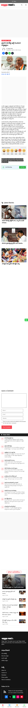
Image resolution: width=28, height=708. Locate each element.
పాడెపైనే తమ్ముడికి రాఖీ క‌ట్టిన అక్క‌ (11, 263)
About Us (3, 670)
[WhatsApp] (24, 706)
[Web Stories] (17, 706)
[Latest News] (9, 706)
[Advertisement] (14, 23)
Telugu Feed (10, 48)
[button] (22, 5)
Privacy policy (4, 677)
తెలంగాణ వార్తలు (5, 655)
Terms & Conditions (6, 679)
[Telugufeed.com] (8, 5)
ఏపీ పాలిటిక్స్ (4, 653)
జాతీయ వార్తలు (4, 40)
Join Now (22, 167)
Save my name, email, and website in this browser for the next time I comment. (14, 422)
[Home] (3, 706)
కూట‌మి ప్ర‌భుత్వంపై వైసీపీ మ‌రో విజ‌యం (12, 243)
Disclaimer (3, 675)
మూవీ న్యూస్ (4, 658)
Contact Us (4, 672)
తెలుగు (9, 40)
